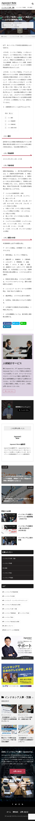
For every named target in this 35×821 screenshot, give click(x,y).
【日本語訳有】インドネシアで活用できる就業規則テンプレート (25, 739)
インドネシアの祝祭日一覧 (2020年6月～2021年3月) (25, 528)
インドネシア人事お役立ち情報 (12, 604)
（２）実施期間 (10, 121)
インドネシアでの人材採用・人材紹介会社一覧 (25, 718)
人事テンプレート (8, 626)
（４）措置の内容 (11, 127)
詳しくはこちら (9, 391)
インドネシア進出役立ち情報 (11, 621)
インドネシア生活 (24, 613)
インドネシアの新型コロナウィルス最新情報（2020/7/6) (25, 516)
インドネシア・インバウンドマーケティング (15, 600)
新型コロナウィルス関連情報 (11, 26)
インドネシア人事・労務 (7, 7)
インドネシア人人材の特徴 (25, 539)
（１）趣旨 (9, 117)
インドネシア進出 (7, 573)
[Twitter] (16, 323)
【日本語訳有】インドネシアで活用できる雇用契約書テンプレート (9, 719)
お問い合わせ (17, 771)
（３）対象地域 (10, 124)
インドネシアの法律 (9, 596)
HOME (5, 36)
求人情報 (30, 7)
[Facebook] (7, 323)
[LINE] (23, 323)
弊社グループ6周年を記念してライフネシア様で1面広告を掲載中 (8, 739)
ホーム (9, 812)
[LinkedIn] (7, 326)
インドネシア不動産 (8, 577)
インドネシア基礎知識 (10, 613)
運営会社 (15, 812)
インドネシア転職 (21, 7)
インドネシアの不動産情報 (11, 592)
